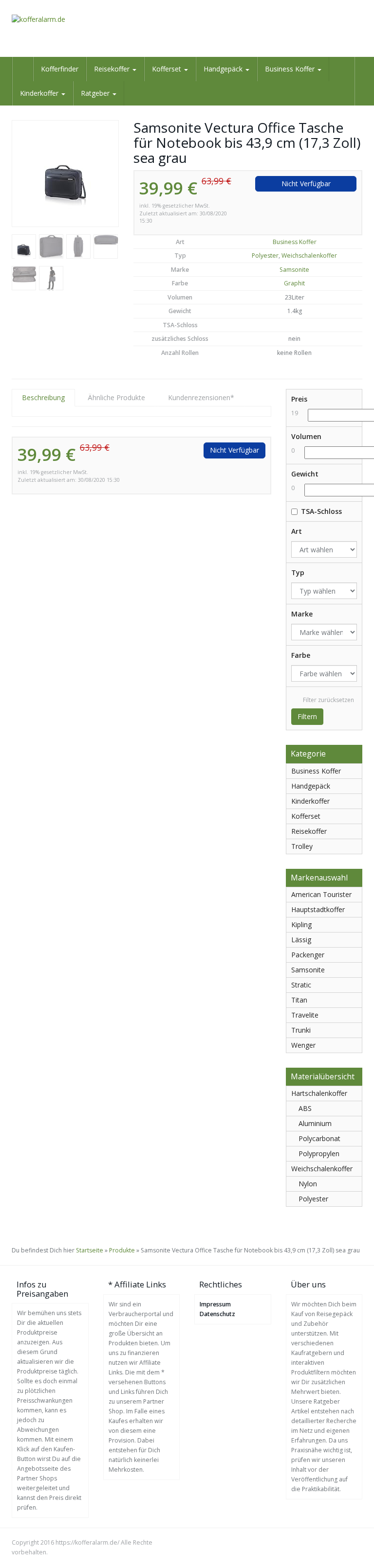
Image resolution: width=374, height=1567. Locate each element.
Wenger (303, 1045)
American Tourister (321, 894)
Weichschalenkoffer (309, 255)
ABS (305, 1108)
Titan (299, 999)
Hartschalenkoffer (319, 1093)
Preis (299, 399)
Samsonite (294, 269)
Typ (297, 572)
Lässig (301, 939)
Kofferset (167, 68)
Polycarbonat (319, 1138)
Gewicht (304, 473)
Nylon (308, 1183)
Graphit (294, 283)
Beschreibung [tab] (43, 397)
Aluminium (315, 1123)
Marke (302, 613)
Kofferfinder (59, 68)
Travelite (304, 1015)
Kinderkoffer (40, 93)
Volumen (306, 436)
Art (296, 531)
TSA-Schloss (321, 511)
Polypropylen (319, 1153)
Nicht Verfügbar (306, 183)
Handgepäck (224, 68)
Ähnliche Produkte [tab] (116, 397)
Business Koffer (291, 68)
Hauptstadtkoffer (318, 909)
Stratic (301, 984)
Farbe (300, 655)
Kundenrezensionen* (201, 397)
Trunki (301, 1030)
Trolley (302, 846)
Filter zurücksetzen (328, 700)
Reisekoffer (112, 68)
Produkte (122, 1250)
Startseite (89, 1250)
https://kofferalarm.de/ (87, 1542)
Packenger (307, 954)
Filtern (307, 716)
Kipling (301, 924)
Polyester (265, 255)
